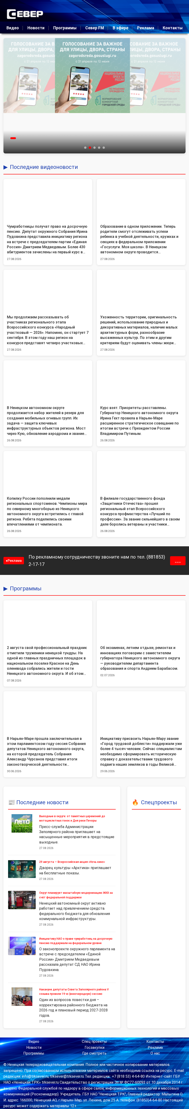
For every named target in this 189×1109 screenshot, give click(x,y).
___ (178, 561)
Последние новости (42, 802)
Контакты (173, 28)
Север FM (94, 28)
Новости (35, 28)
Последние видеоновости (44, 167)
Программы (65, 28)
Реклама (145, 28)
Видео (12, 28)
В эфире (120, 28)
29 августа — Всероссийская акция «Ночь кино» (72, 862)
